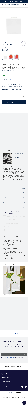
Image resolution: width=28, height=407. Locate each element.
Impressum (3, 395)
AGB (14, 395)
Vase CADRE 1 (13, 138)
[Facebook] (22, 387)
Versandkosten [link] (12, 79)
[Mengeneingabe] (14, 96)
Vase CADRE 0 (21, 138)
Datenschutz (24, 395)
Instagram (18, 333)
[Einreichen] (24, 354)
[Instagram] (26, 387)
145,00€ (6, 139)
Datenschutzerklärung (10, 357)
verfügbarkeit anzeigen (11, 90)
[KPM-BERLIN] (11, 5)
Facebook (9, 333)
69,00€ (21, 139)
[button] (23, 4)
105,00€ (14, 139)
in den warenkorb (14, 102)
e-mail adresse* (7, 354)
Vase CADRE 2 (6, 138)
